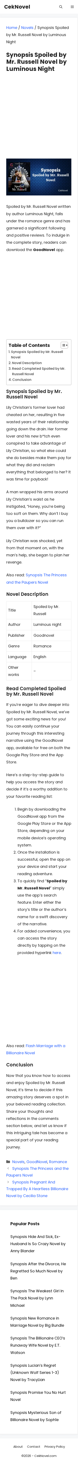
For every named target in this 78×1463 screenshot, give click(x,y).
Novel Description (27, 363)
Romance (58, 1161)
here (57, 952)
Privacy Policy (55, 1446)
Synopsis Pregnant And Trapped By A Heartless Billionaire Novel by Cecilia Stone (37, 1188)
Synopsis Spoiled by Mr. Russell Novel (37, 354)
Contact (33, 1446)
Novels (27, 27)
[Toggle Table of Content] (62, 345)
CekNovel (17, 6)
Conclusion (21, 379)
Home (11, 27)
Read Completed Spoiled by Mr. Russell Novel (38, 371)
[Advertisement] (39, 111)
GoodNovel (36, 1161)
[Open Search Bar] (61, 7)
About (18, 1446)
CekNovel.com (45, 1456)
